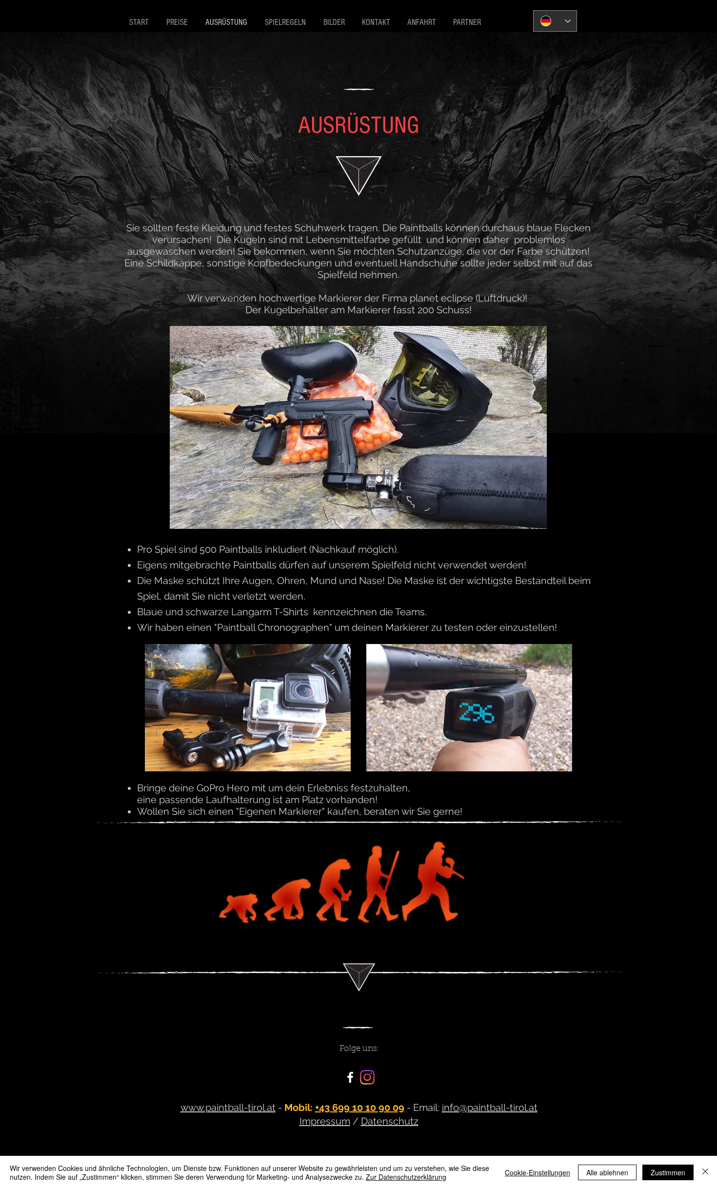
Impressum (324, 1121)
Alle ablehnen (607, 1172)
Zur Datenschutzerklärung (406, 1177)
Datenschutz (389, 1121)
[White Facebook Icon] (350, 1077)
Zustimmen (668, 1172)
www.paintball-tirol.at (228, 1107)
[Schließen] (705, 1172)
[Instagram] (367, 1077)
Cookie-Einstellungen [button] (537, 1172)
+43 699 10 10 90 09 (359, 1107)
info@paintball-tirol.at (490, 1107)
